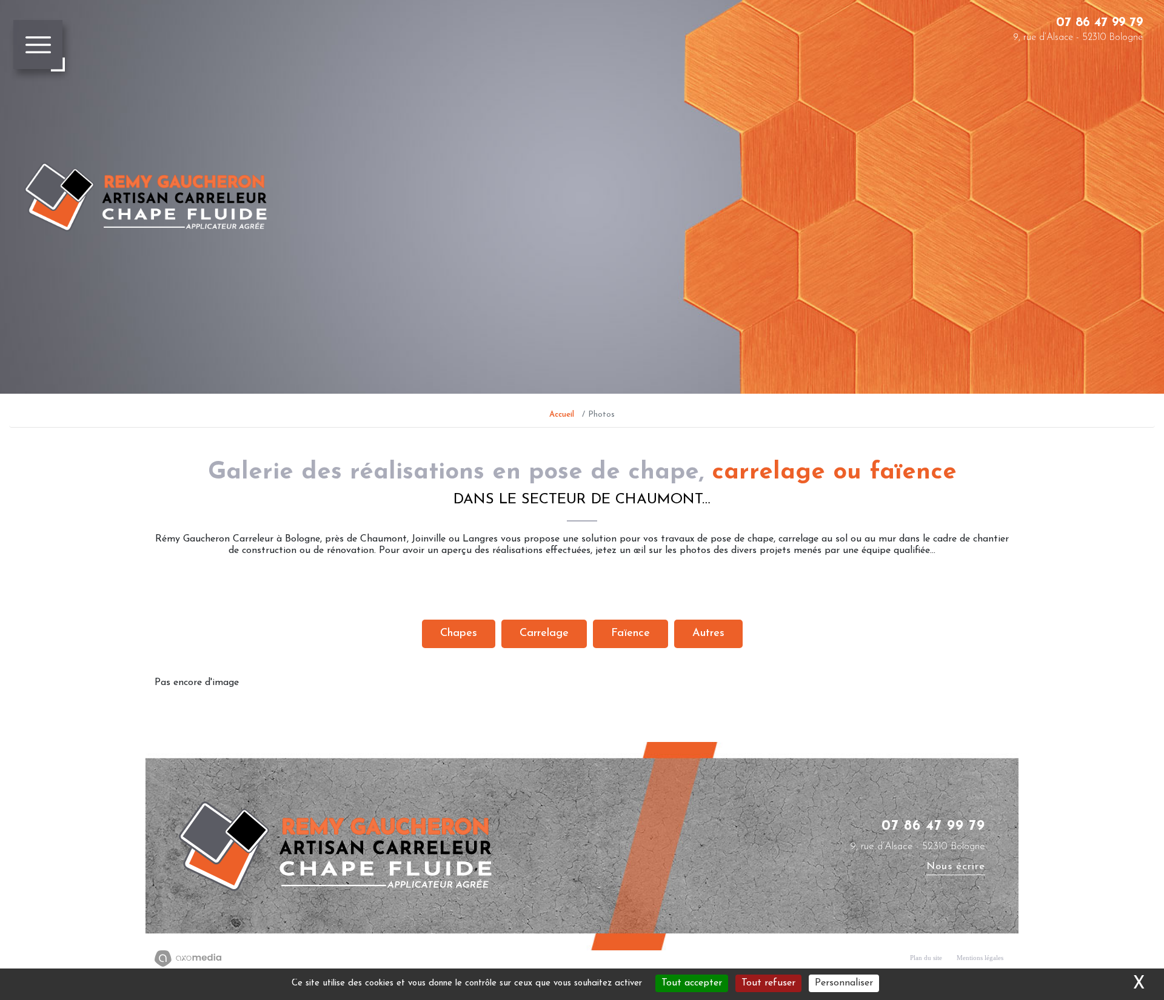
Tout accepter (691, 983)
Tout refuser (768, 983)
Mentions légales (980, 957)
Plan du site (926, 957)
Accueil (561, 415)
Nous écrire (955, 866)
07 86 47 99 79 (1099, 22)
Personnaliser (844, 983)
